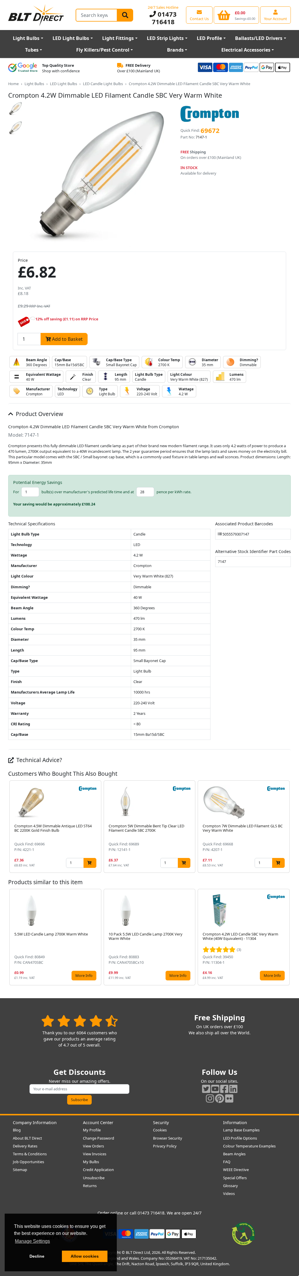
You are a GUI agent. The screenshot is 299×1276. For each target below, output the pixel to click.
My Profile (92, 1130)
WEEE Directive (236, 1169)
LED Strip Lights (165, 38)
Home (13, 83)
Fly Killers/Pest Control (102, 50)
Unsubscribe (94, 1177)
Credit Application (98, 1169)
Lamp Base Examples (241, 1130)
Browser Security (167, 1138)
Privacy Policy (165, 1146)
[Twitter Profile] (206, 1088)
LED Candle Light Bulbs (103, 83)
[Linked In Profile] (233, 1088)
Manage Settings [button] (32, 1241)
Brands (175, 50)
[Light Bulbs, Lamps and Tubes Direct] (36, 15)
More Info (84, 975)
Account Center (98, 1122)
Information (235, 1122)
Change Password (98, 1138)
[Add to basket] (90, 863)
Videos (229, 1193)
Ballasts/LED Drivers (258, 38)
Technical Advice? (38, 760)
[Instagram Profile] (210, 1098)
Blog (17, 1130)
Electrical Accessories (245, 50)
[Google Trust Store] (22, 68)
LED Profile (209, 38)
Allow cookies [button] (85, 1256)
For (16, 491)
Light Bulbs (26, 38)
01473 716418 (164, 18)
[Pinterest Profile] (219, 1098)
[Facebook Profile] (224, 1088)
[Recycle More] (243, 1233)
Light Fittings (118, 38)
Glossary (230, 1185)
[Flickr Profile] (229, 1098)
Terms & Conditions (30, 1153)
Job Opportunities (28, 1161)
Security (161, 1122)
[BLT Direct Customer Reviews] (79, 1021)
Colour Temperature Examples (249, 1146)
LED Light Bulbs (71, 38)
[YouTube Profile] (215, 1088)
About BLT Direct (27, 1138)
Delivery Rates (25, 1146)
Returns (90, 1185)
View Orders (93, 1146)
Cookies (160, 1130)
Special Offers (235, 1177)
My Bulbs (91, 1161)
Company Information (35, 1122)
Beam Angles (234, 1153)
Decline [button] (36, 1256)
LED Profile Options (240, 1138)
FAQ (226, 1161)
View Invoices (94, 1153)
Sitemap (20, 1169)
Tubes (32, 50)
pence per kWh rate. (174, 491)
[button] (286, 826)
